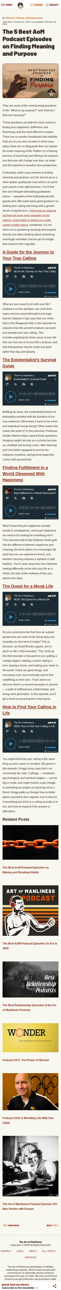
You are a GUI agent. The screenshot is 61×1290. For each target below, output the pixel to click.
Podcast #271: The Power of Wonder (26, 1060)
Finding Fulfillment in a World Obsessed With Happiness (25, 473)
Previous (13, 1225)
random (38, 5)
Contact (6, 1251)
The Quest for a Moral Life (28, 586)
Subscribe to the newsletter (18, 1287)
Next (50, 1225)
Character (10, 18)
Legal (20, 1251)
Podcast (20, 18)
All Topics (48, 1251)
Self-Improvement (34, 18)
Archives (30, 1257)
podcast (53, 5)
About (33, 1251)
